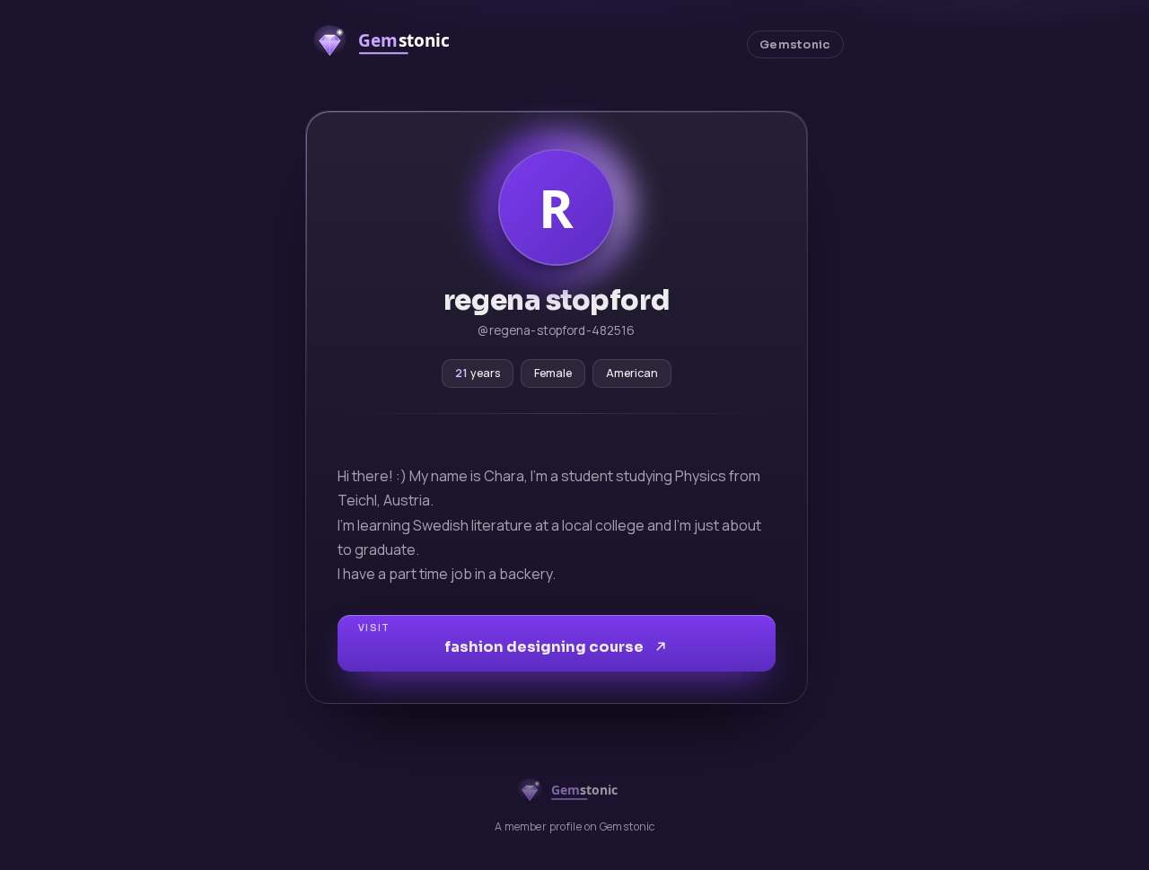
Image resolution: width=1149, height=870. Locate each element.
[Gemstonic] (390, 44)
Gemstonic (794, 45)
